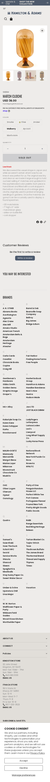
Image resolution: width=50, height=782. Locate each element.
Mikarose (7, 466)
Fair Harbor (31, 356)
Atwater (7, 346)
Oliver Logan (9, 488)
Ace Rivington (9, 314)
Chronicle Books (11, 362)
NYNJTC (30, 466)
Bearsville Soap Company (33, 313)
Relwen (29, 530)
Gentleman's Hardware (9, 380)
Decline (24, 768)
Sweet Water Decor (12, 578)
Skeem (6, 92)
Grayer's (7, 394)
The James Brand (34, 552)
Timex (29, 565)
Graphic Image (10, 390)
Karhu (6, 429)
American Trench (11, 331)
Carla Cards (9, 356)
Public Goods (32, 510)
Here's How (31, 390)
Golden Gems (9, 387)
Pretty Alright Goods (36, 507)
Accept (24, 760)
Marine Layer (9, 463)
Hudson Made (33, 397)
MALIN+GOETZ (10, 450)
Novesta (30, 463)
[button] (4, 9)
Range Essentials (34, 523)
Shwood (7, 562)
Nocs (28, 460)
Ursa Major (8, 594)
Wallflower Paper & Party (12, 608)
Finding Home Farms (36, 359)
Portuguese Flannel (35, 501)
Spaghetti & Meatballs (9, 570)
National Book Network (33, 452)
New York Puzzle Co (35, 456)
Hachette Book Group (33, 380)
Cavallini (7, 359)
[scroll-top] (44, 776)
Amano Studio (10, 328)
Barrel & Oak (32, 308)
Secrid (6, 552)
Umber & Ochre (10, 587)
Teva (28, 546)
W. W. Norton (9, 603)
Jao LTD (30, 407)
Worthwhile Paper (12, 622)
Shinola (6, 559)
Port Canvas (32, 497)
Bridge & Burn (32, 324)
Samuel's (7, 539)
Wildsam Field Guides (10, 614)
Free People (32, 362)
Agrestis (7, 318)
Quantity (7, 143)
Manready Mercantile (8, 455)
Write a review (25, 258)
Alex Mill (7, 324)
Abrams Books (10, 311)
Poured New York (34, 504)
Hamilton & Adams (35, 384)
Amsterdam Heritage (9, 342)
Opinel (6, 495)
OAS (5, 485)
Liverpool (30, 432)
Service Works (10, 555)
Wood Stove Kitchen (13, 619)
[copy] (45, 222)
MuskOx (7, 475)
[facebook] (38, 222)
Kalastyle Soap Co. (12, 419)
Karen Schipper (10, 426)
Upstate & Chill (10, 591)
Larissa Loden (33, 425)
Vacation (30, 587)
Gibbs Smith (9, 384)
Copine (6, 365)
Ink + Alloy (7, 407)
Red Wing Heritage (35, 526)
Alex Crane (8, 321)
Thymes (30, 562)
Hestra (29, 394)
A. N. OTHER (8, 308)
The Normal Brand (35, 555)
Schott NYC (8, 549)
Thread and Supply (35, 559)
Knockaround (9, 432)
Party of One (32, 485)
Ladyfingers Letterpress (32, 421)
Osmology (8, 498)
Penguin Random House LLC (34, 490)
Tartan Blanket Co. (35, 539)
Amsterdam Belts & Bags (12, 336)
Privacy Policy (37, 753)
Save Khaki (8, 542)
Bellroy (29, 317)
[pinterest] (42, 222)
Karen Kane (8, 422)
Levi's (29, 428)
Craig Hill (7, 369)
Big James (31, 320)
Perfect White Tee (35, 494)
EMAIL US (7, 678)
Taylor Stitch (32, 542)
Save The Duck (10, 546)
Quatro (6, 520)
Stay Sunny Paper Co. (13, 575)
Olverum (7, 491)
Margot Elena (9, 460)
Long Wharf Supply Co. (35, 436)
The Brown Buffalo (35, 549)
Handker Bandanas (35, 387)
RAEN (28, 520)
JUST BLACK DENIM (35, 410)
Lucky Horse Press (35, 441)
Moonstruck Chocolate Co (10, 471)
